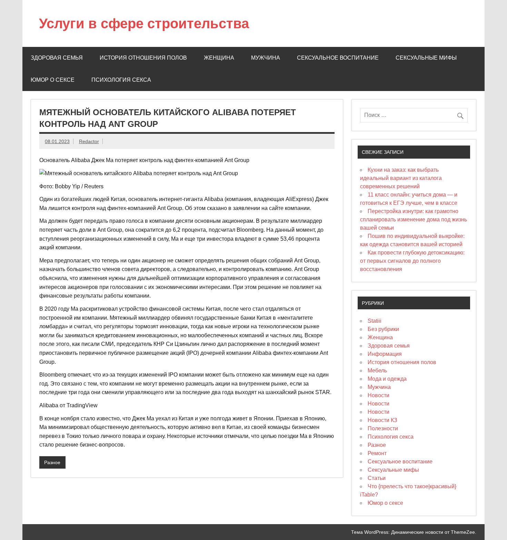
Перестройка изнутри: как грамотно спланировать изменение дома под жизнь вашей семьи (413, 219)
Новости (378, 395)
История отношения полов (143, 58)
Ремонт (377, 453)
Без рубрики (383, 329)
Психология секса (121, 80)
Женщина (219, 58)
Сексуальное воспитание (338, 58)
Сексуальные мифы (426, 58)
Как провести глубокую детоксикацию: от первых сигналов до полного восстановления (412, 261)
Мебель (377, 370)
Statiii (374, 321)
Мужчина (265, 58)
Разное (52, 462)
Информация (385, 354)
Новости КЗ (382, 420)
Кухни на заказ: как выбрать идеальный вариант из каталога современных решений (401, 178)
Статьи (377, 478)
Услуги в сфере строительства (144, 23)
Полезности (383, 428)
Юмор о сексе (52, 80)
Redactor (89, 141)
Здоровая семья (57, 58)
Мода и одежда (387, 379)
